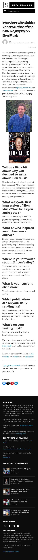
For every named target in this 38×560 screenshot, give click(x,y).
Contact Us (6, 457)
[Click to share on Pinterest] (12, 383)
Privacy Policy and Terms (11, 551)
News (25, 43)
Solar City (27, 88)
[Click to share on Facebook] (4, 383)
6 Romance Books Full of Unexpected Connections (19, 501)
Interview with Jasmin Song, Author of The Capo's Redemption (22, 480)
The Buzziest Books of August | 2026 (21, 470)
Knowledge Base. (20, 434)
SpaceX (19, 88)
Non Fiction (31, 43)
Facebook (29, 357)
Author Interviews (16, 43)
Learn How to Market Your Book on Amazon (17, 449)
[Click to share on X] (8, 383)
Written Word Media (26, 425)
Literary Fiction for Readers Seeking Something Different (20, 511)
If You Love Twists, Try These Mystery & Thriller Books (20, 490)
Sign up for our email (11, 365)
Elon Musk (6, 346)
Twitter (15, 357)
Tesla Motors (7, 90)
